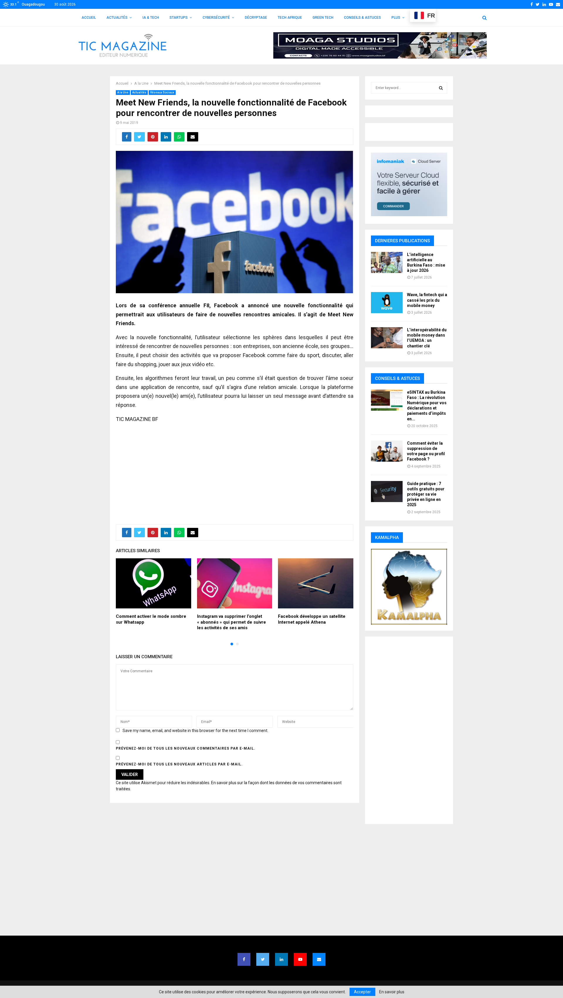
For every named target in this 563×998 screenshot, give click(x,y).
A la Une (122, 92)
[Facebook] (244, 959)
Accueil (89, 18)
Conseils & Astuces (362, 18)
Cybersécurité (216, 18)
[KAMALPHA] (409, 587)
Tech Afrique (290, 18)
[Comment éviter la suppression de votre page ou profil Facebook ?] (387, 451)
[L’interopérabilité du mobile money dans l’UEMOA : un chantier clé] (387, 337)
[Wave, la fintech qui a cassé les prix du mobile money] (387, 302)
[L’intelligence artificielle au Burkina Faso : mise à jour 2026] (387, 262)
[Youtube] (300, 959)
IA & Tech (151, 18)
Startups (178, 18)
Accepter (362, 992)
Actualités (117, 18)
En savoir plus (391, 992)
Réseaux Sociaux (162, 92)
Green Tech (323, 18)
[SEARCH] (441, 88)
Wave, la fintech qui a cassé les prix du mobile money (427, 300)
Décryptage (256, 18)
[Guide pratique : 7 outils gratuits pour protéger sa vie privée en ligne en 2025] (387, 491)
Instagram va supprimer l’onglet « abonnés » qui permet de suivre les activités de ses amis (231, 622)
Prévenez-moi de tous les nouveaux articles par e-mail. (179, 764)
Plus (395, 18)
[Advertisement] (234, 470)
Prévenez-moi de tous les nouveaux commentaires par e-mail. (185, 748)
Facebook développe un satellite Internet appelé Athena (311, 619)
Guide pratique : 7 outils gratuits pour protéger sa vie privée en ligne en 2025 (426, 494)
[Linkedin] (281, 959)
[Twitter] (262, 959)
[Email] (319, 959)
